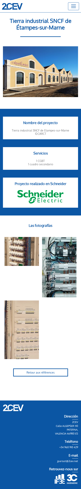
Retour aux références (41, 372)
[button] (73, 6)
